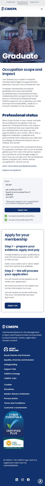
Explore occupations (11, 170)
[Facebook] (28, 480)
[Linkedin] (17, 480)
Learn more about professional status (19, 166)
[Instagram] (22, 480)
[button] (42, 9)
